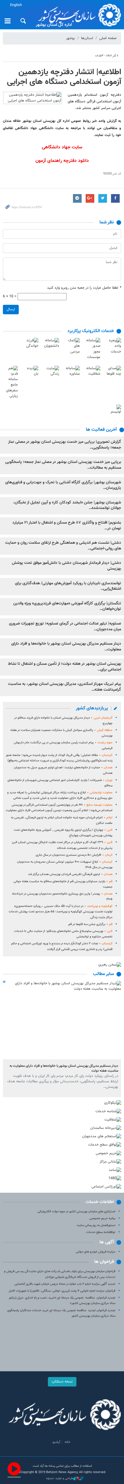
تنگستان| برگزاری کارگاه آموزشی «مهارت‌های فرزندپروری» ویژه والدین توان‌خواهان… (67, 606)
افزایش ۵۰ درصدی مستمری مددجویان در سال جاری (74, 855)
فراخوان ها (104, 1261)
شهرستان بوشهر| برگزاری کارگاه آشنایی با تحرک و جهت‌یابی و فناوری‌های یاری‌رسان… (63, 485)
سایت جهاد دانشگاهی (62, 147)
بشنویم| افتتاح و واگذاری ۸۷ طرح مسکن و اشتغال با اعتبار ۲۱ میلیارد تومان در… (66, 526)
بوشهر (70, 38)
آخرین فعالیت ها (101, 429)
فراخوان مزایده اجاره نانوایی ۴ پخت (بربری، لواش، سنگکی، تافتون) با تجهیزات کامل (62, 1290)
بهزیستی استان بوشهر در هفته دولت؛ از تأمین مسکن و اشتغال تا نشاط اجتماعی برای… (64, 667)
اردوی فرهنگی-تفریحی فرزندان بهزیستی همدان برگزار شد (70, 874)
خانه (67, 1442)
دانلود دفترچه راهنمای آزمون (62, 160)
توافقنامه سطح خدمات (100, 1232)
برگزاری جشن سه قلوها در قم (90, 924)
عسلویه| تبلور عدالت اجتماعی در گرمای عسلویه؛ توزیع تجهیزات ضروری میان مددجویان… (65, 627)
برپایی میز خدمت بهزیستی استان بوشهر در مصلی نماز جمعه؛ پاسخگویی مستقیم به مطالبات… (63, 465)
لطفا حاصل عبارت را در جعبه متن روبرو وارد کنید (84, 288)
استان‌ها (87, 38)
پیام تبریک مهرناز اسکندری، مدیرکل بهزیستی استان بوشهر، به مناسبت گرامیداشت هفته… (64, 687)
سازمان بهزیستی (77, 15)
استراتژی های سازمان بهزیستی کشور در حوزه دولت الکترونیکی (76, 1211)
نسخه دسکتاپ (62, 1382)
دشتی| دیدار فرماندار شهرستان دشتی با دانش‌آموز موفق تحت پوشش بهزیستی (66, 566)
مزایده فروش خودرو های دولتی (95, 1251)
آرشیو (56, 1442)
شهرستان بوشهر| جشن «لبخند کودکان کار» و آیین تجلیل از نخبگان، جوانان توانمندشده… (67, 505)
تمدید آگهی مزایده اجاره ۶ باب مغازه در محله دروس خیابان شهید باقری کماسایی (64, 1284)
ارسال (11, 309)
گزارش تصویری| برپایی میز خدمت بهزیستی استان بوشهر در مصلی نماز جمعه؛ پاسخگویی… (64, 445)
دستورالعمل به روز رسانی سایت (96, 1225)
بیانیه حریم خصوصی (102, 1218)
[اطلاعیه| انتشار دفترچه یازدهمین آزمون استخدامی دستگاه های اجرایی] (32, 97)
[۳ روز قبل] (62, 1020)
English (16, 5)
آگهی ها (106, 1242)
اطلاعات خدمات (100, 1202)
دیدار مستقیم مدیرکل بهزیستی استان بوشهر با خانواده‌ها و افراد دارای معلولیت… (66, 647)
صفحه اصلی (108, 38)
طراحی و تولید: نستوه (59, 1478)
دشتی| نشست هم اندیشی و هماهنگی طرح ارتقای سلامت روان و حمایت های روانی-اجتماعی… (63, 546)
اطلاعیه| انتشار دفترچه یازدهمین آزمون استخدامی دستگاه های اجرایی (64, 77)
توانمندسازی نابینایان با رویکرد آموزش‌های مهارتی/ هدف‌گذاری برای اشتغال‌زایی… (68, 586)
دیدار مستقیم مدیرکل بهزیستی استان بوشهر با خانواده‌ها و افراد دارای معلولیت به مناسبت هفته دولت (64, 1068)
